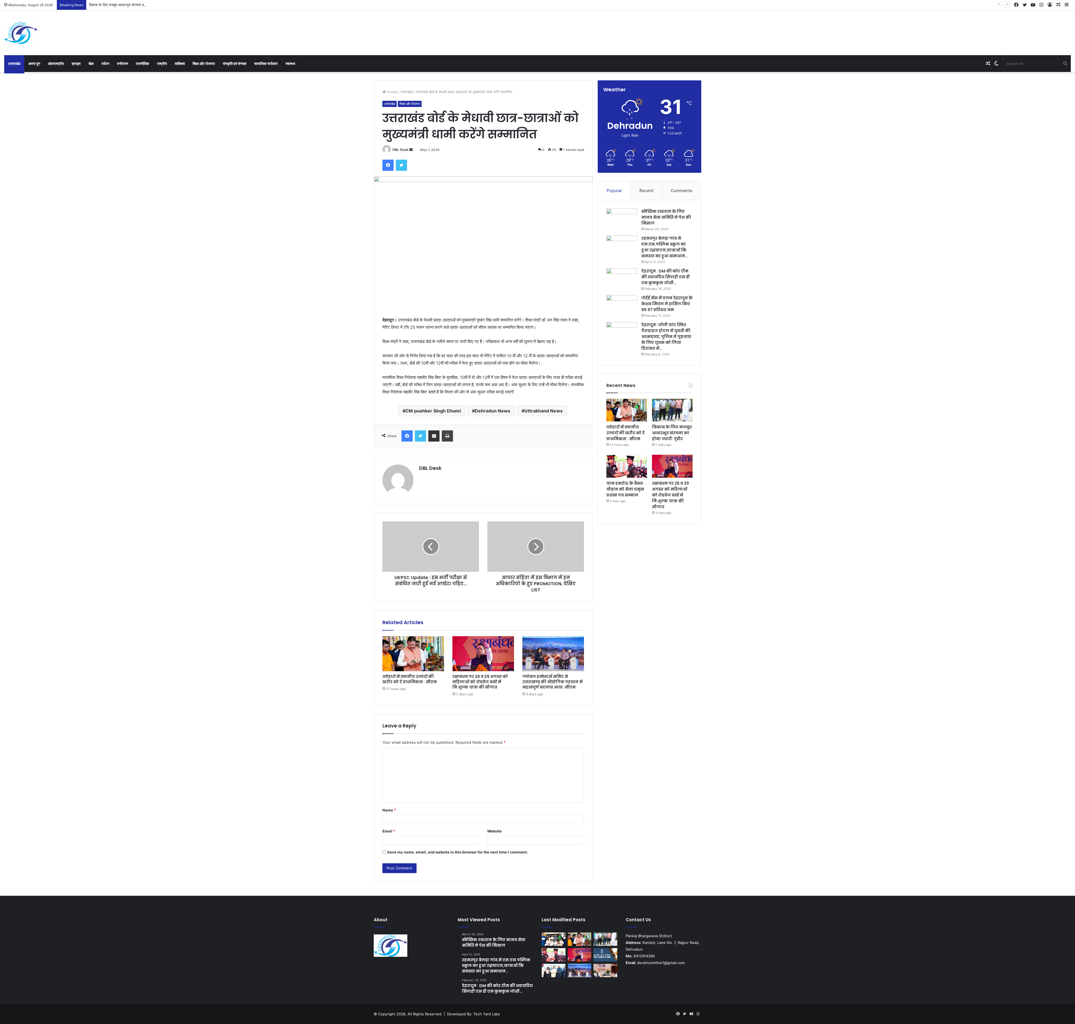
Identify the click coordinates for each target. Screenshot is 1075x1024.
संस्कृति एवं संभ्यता (234, 63)
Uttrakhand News (543, 411)
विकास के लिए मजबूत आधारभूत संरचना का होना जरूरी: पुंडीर (129, 5)
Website (494, 831)
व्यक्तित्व (180, 63)
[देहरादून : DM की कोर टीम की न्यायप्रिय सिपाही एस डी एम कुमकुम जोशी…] (621, 278)
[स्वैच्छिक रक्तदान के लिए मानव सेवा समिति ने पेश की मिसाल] (621, 219)
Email (388, 831)
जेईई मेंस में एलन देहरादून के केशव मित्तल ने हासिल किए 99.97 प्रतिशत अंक (667, 303)
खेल (91, 63)
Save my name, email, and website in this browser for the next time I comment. (457, 852)
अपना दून (34, 63)
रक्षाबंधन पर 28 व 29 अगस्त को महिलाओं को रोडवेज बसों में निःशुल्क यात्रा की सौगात (480, 682)
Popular (614, 190)
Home (391, 92)
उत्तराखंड (14, 63)
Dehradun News (492, 411)
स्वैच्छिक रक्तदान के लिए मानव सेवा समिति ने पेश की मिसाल (666, 217)
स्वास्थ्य (290, 63)
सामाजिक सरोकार (266, 63)
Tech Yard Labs (486, 1014)
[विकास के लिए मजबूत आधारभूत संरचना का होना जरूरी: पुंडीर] (672, 410)
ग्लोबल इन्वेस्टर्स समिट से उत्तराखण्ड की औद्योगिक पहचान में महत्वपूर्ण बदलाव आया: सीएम (552, 682)
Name (389, 810)
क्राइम (76, 63)
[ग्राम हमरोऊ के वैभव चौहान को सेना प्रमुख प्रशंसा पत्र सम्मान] (626, 466)
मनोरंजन (122, 63)
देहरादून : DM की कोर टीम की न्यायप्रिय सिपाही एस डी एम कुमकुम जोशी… (665, 277)
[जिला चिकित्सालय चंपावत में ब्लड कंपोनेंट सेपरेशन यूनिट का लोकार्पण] (605, 970)
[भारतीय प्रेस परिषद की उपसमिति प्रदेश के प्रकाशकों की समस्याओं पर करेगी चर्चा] (605, 955)
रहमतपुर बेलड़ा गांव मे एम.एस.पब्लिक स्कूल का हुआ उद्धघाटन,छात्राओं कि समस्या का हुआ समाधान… (664, 247)
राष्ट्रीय (162, 63)
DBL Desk (400, 150)
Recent (646, 190)
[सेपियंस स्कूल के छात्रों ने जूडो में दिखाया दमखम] (553, 939)
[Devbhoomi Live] (21, 33)
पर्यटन (105, 63)
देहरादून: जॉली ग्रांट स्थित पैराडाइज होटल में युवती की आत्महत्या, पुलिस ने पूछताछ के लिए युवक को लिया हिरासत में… (666, 336)
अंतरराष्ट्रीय (56, 63)
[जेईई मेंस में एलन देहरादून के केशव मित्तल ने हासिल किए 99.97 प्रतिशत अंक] (621, 305)
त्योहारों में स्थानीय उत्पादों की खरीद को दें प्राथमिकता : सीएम (409, 679)
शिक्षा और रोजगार (204, 63)
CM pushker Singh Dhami (433, 411)
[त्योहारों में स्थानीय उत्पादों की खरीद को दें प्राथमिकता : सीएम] (413, 653)
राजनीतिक (142, 63)
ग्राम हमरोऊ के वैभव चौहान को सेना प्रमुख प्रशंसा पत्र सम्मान (625, 489)
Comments (681, 190)
